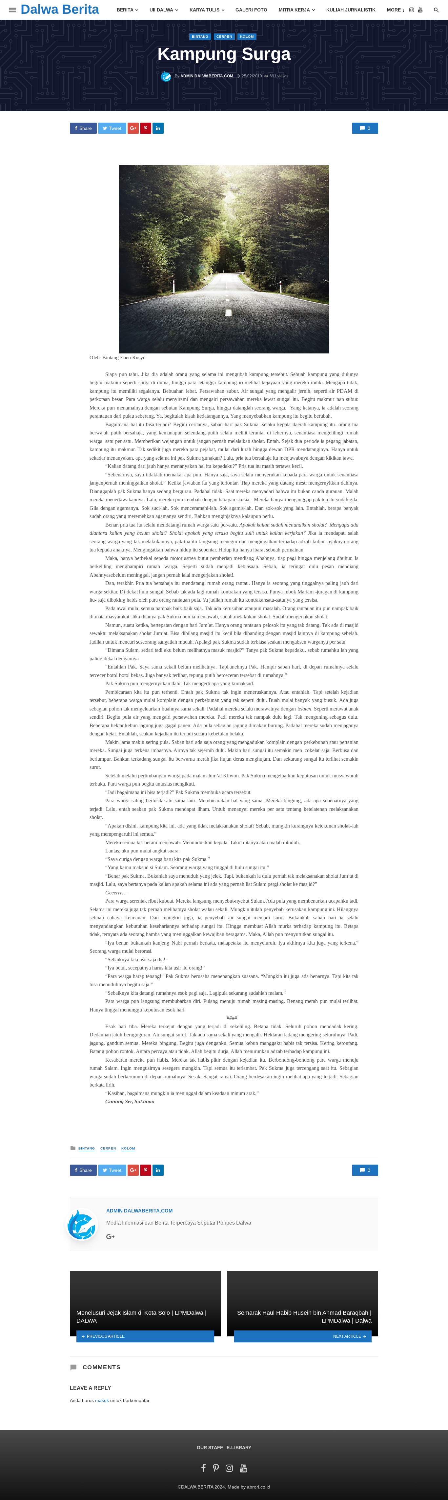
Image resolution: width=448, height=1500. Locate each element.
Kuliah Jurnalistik (351, 9)
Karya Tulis (204, 9)
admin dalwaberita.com (206, 76)
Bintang (200, 36)
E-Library (239, 1447)
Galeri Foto (251, 9)
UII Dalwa (161, 9)
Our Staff (210, 1447)
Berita (125, 9)
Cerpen (224, 36)
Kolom (247, 36)
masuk (102, 1400)
